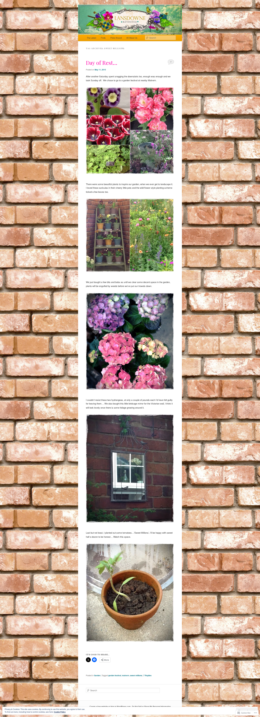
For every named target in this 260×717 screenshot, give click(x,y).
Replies (148, 675)
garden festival (114, 675)
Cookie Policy (60, 712)
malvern (125, 675)
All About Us (131, 37)
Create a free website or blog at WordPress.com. (110, 706)
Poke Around (116, 37)
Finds (103, 37)
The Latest (91, 37)
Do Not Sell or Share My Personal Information (151, 706)
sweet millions (136, 675)
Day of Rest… (101, 62)
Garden (97, 675)
